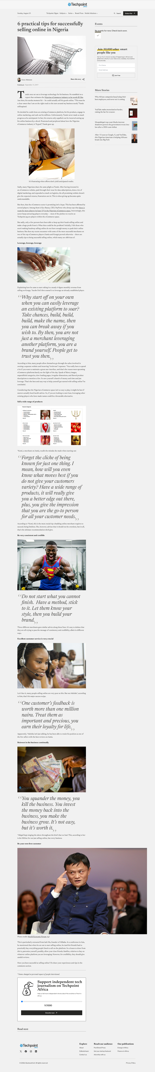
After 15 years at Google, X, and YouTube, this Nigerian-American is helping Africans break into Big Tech (111, 137)
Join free (117, 75)
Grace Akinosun (27, 80)
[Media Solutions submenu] (97, 13)
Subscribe (128, 13)
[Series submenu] (73, 13)
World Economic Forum (37, 937)
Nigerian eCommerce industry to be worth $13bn (64, 97)
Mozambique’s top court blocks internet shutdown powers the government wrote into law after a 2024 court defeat (112, 124)
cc (48, 937)
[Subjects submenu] (66, 13)
